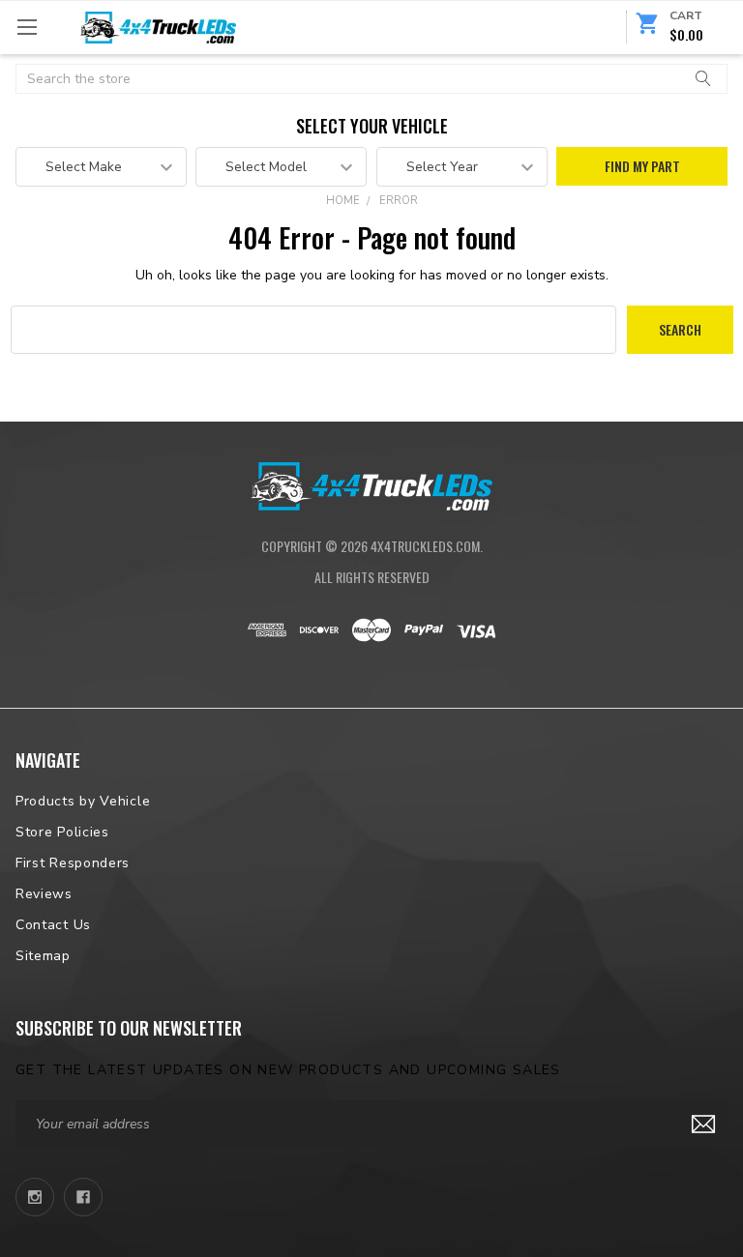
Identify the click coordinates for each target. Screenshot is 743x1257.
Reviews (44, 894)
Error (398, 200)
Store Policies (62, 832)
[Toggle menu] (26, 26)
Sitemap (43, 956)
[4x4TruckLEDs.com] (371, 483)
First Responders (72, 863)
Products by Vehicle (82, 801)
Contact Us (53, 925)
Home (343, 200)
